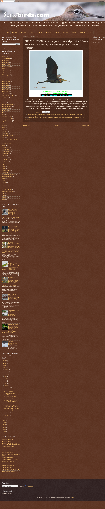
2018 (4, 422)
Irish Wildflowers (5, 160)
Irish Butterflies (5, 147)
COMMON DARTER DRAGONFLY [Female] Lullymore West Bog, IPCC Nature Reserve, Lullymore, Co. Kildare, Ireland (11, 281)
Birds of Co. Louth (6, 81)
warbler (3, 199)
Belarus (14, 32)
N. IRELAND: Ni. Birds (7, 467)
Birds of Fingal (5, 89)
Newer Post (27, 125)
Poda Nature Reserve (7, 176)
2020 (4, 427)
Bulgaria (23, 32)
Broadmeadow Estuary (7, 100)
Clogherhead (5, 110)
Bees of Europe (5, 62)
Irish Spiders (5, 157)
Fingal (3, 129)
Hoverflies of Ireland (6, 143)
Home (7, 32)
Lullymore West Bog (6, 164)
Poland (73, 32)
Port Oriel (4, 180)
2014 (4, 365)
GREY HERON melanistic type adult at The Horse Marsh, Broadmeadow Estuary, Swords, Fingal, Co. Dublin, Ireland (11, 230)
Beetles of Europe (6, 64)
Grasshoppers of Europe (7, 135)
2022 (4, 431)
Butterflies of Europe (6, 106)
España (3, 127)
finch (3, 193)
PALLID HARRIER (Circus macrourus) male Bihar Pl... (11, 405)
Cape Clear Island (6, 108)
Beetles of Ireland (6, 66)
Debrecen (54, 114)
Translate (30, 486)
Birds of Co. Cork (6, 79)
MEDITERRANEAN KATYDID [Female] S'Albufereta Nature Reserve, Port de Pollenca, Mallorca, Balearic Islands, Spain (10, 328)
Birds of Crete (5, 83)
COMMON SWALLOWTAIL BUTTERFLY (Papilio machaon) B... (10, 401)
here (49, 93)
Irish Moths (4, 155)
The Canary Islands (6, 189)
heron (68, 114)
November (7, 412)
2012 (4, 360)
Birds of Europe (40, 114)
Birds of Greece (5, 91)
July (6, 383)
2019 (4, 424)
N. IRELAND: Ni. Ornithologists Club (10, 469)
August (6, 385)
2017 (4, 420)
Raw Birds (32, 112)
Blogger (72, 497)
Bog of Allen (4, 98)
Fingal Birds (4, 131)
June (6, 381)
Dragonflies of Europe (7, 121)
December (7, 415)
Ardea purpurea (32, 114)
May (38, 116)
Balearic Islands (5, 60)
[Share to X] (46, 112)
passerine (4, 197)
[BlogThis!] (45, 112)
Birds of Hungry (48, 114)
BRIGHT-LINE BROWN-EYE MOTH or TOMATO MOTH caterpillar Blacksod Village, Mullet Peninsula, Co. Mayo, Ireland (11, 265)
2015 (4, 367)
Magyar (35, 116)
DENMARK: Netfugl (6, 441)
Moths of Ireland (5, 172)
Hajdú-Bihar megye (61, 114)
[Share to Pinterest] (49, 112)
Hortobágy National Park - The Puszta (11, 139)
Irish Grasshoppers (6, 151)
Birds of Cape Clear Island (8, 77)
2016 (4, 418)
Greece (48, 32)
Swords (3, 187)
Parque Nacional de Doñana (8, 174)
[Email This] (43, 112)
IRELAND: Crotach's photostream (10, 450)
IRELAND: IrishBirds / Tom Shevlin (10, 459)
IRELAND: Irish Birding (7, 457)
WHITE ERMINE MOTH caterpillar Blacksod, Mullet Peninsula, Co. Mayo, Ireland (13, 298)
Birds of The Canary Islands (8, 95)
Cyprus (32, 32)
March (6, 374)
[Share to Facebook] (48, 112)
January (7, 369)
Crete (3, 112)
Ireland (56, 32)
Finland (40, 32)
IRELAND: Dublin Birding (7, 452)
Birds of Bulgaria (6, 75)
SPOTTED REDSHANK (12, 343)
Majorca (3, 168)
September (7, 387)
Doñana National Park (7, 118)
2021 (4, 429)
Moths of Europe (6, 170)
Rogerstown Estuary (6, 185)
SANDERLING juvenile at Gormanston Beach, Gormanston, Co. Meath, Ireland (13, 313)
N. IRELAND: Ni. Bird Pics (8, 465)
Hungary (31, 116)
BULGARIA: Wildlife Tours (8, 439)
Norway (65, 32)
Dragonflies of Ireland (7, 123)
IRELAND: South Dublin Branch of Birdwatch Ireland (10, 462)
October (7, 390)
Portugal (82, 32)
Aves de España (6, 58)
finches (3, 195)
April (6, 376)
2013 (4, 363)
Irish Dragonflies (5, 149)
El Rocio (4, 125)
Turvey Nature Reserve (7, 191)
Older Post (85, 125)
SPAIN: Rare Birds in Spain (8, 471)
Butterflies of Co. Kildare (7, 104)
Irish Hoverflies (5, 153)
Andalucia (4, 56)
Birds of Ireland (5, 93)
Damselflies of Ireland (7, 116)
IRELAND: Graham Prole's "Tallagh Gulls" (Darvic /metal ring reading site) (11, 444)
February (7, 371)
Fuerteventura (5, 133)
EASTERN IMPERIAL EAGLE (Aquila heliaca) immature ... (11, 409)
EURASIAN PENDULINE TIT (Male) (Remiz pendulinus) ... (11, 397)
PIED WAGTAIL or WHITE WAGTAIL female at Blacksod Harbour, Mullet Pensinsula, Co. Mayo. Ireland (10, 213)
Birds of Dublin (5, 70)
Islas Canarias (5, 162)
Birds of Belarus (5, 72)
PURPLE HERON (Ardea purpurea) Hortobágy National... (10, 393)
